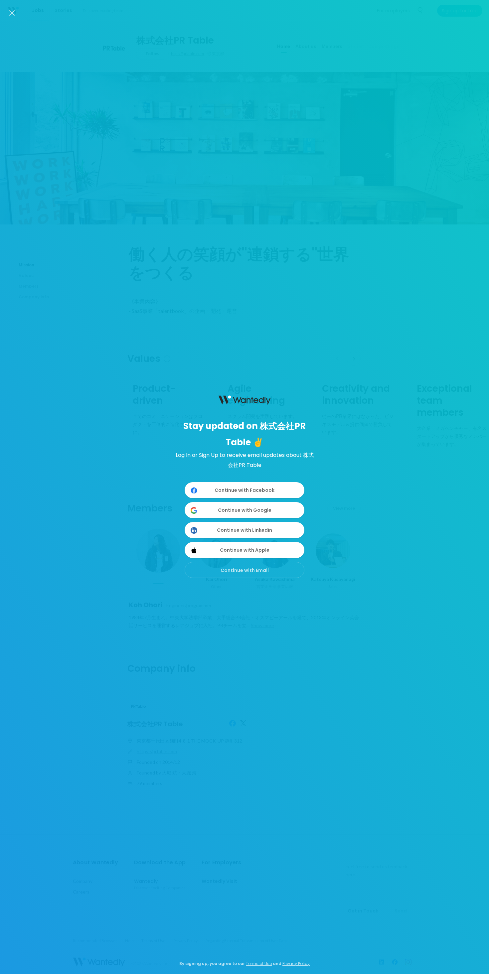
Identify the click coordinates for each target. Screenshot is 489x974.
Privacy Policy (296, 963)
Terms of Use (259, 963)
